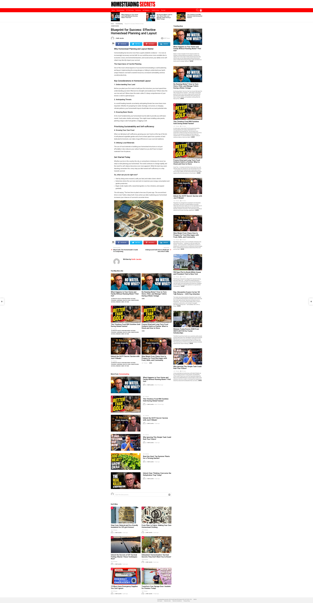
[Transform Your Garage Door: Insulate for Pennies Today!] (156, 576)
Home (113, 10)
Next (201, 17)
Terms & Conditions (177, 601)
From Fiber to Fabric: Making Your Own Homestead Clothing (156, 526)
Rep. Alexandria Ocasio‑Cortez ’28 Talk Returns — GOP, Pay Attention (186, 293)
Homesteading (120, 10)
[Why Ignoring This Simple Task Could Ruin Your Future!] (126, 442)
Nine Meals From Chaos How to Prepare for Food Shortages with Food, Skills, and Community (154, 358)
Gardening (138, 10)
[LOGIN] (201, 10)
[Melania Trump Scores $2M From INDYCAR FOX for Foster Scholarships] (187, 319)
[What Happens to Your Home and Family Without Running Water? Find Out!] (115, 16)
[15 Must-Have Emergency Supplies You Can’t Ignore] (126, 576)
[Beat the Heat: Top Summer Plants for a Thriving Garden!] (126, 461)
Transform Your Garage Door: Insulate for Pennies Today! (156, 587)
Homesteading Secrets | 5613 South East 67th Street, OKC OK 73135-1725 (174, 599)
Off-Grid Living (130, 10)
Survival (163, 10)
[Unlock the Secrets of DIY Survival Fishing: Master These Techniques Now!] (126, 544)
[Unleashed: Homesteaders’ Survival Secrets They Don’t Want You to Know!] (156, 544)
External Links (167, 601)
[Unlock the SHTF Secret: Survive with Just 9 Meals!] (126, 346)
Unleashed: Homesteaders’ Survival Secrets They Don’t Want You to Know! (156, 556)
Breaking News (126, 298)
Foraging (113, 300)
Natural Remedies (116, 302)
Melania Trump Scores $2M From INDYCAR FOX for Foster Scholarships (186, 331)
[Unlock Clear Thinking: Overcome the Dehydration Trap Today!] (126, 480)
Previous (111, 17)
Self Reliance (146, 10)
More (191, 61)
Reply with (169, 495)
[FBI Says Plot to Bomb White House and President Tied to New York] (187, 262)
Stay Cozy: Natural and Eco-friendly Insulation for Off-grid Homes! (124, 526)
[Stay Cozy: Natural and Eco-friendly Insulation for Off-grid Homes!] (126, 515)
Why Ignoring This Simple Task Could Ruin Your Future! (157, 438)
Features (132, 298)
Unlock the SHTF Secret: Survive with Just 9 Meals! (125, 357)
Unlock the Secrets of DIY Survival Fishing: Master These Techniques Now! (124, 557)
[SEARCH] (197, 10)
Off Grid (127, 302)
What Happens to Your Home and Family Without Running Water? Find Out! (129, 16)
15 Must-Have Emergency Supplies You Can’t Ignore (124, 587)
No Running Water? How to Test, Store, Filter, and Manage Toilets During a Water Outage (164, 17)
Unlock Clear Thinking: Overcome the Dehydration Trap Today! (157, 474)
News (122, 302)
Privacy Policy (187, 601)
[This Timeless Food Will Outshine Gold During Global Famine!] (181, 16)
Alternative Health (116, 298)
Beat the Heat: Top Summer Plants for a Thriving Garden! (156, 457)
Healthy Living (155, 10)
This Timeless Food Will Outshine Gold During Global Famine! (195, 16)
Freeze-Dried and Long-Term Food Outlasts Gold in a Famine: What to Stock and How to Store (155, 326)
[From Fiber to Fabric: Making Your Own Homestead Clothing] (156, 515)
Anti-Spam (159, 601)
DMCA (195, 599)
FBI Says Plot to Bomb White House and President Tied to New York (187, 273)
